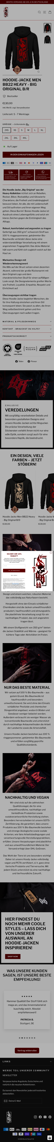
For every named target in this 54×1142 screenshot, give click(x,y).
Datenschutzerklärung (15, 583)
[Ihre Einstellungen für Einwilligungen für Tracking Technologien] (49, 1137)
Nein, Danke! (14, 575)
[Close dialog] (51, 552)
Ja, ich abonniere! (14, 570)
